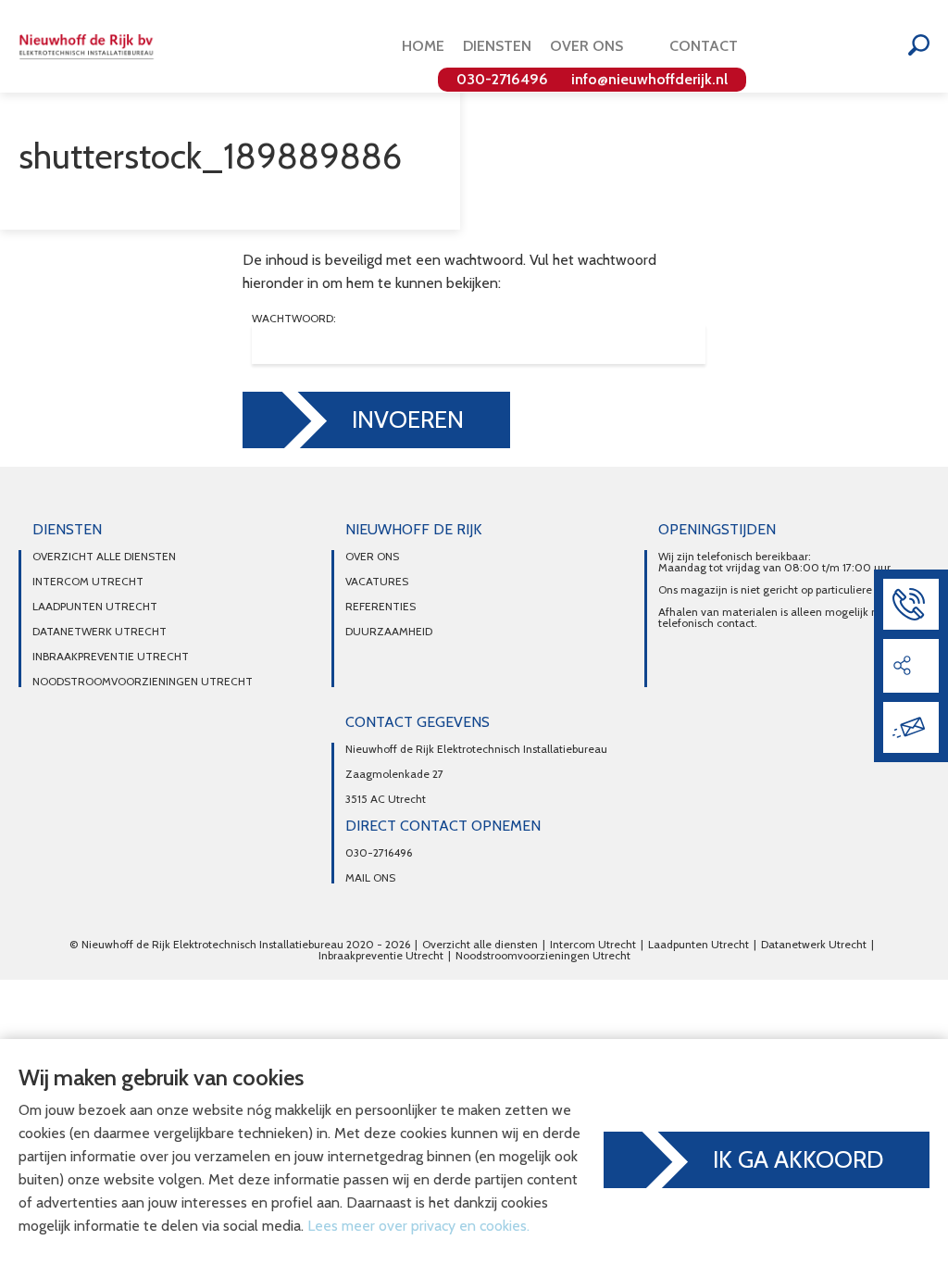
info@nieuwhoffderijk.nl (649, 79)
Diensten (497, 46)
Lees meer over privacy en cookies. (418, 1225)
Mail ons (370, 877)
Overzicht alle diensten (104, 556)
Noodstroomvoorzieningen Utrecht (142, 681)
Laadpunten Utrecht (94, 606)
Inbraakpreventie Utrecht (110, 656)
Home (423, 46)
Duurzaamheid (388, 631)
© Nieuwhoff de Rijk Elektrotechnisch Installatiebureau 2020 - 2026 (239, 944)
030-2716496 (502, 79)
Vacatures (376, 581)
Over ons (586, 46)
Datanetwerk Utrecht (99, 631)
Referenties (380, 606)
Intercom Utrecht (87, 581)
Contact (703, 46)
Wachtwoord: (294, 319)
